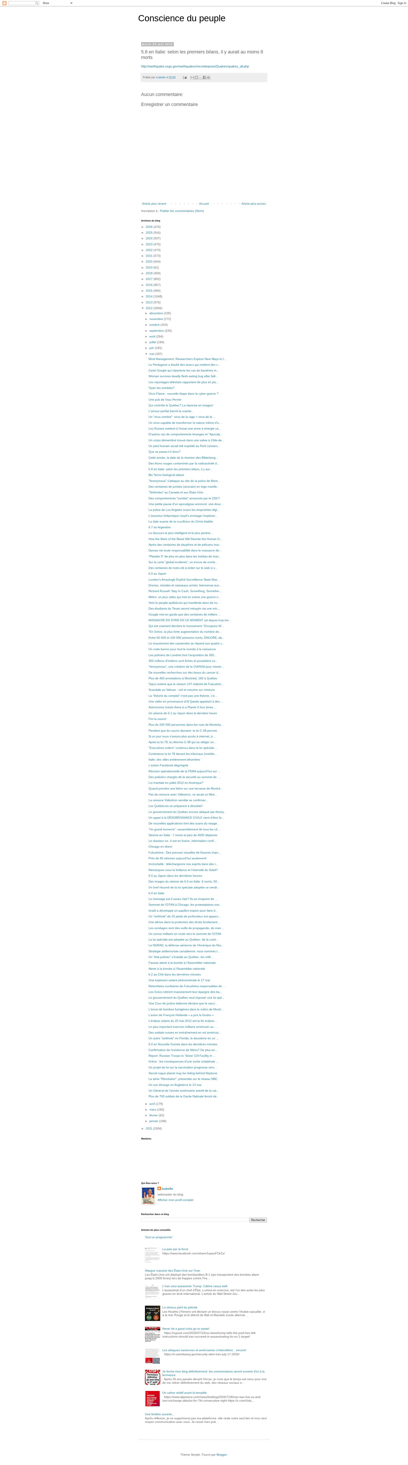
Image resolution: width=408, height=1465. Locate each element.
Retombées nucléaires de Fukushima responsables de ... (187, 986)
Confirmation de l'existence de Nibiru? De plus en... (183, 1050)
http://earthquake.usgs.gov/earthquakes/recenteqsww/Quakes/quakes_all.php (195, 66)
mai (152, 354)
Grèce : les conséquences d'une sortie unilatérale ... (183, 1061)
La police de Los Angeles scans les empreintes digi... (184, 509)
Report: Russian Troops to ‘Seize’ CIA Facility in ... (182, 1055)
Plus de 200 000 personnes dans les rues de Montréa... (186, 724)
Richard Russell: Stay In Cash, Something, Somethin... (185, 591)
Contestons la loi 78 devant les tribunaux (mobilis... (183, 753)
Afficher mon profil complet (175, 1200)
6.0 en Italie (156, 893)
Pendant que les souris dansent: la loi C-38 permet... (184, 730)
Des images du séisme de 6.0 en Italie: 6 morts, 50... (184, 881)
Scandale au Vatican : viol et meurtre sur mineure (182, 689)
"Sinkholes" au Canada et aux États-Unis (176, 492)
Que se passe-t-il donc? (165, 451)
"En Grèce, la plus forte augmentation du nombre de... (185, 631)
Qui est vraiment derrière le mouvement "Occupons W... (186, 626)
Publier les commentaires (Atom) (182, 211)
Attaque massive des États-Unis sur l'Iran (172, 1270)
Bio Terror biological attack (166, 475)
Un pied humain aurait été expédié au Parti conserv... (184, 446)
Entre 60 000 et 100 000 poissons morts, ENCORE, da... (186, 637)
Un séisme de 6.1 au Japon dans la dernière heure (183, 713)
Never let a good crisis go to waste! (186, 1328)
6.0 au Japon (157, 573)
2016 (149, 285)
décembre (156, 313)
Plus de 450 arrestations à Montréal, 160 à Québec (183, 678)
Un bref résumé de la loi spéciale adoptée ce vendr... (184, 887)
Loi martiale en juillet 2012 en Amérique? (176, 782)
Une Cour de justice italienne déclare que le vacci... (183, 1003)
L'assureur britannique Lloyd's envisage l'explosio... (183, 515)
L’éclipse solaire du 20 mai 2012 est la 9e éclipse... (183, 1020)
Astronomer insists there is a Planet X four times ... (183, 707)
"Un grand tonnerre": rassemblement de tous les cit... (184, 829)
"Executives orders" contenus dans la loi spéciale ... (183, 748)
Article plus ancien (253, 203)
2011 (149, 1128)
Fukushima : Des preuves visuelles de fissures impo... (185, 852)
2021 (149, 255)
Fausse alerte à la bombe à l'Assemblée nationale (182, 962)
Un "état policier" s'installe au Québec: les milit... (181, 957)
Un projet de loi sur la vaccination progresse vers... (183, 1067)
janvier (154, 1121)
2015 (149, 290)
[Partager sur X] (200, 77)
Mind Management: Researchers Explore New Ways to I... (187, 359)
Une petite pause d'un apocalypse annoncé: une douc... (186, 504)
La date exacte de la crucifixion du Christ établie (181, 521)
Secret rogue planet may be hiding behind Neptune (183, 1073)
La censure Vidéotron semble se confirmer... (178, 800)
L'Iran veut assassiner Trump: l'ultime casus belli (194, 1286)
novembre (156, 319)
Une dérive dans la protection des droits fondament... (184, 922)
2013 (149, 302)
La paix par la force (175, 1249)
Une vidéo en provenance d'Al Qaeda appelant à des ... (186, 701)
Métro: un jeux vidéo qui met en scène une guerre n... (185, 597)
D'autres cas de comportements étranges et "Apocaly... (185, 434)
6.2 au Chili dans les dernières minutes (175, 974)
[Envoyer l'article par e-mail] (185, 77)
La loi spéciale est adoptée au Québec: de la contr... (183, 939)
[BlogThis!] (196, 77)
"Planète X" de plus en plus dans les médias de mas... (185, 556)
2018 (149, 273)
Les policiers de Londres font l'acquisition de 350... (183, 655)
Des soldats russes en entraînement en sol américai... (185, 1032)
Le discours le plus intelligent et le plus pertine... (181, 533)
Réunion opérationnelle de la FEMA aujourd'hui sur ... (184, 771)
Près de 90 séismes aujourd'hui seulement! (178, 858)
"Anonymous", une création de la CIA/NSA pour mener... (186, 666)
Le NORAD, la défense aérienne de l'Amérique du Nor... (186, 945)
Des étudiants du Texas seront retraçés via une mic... (184, 608)
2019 (149, 267)
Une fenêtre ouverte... (159, 1414)
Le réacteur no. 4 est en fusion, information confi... (182, 840)
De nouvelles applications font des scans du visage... (184, 823)
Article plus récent (154, 203)
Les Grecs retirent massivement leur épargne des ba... (185, 992)
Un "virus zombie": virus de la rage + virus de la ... (182, 416)
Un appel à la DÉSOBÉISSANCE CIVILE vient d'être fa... (186, 817)
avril (152, 1103)
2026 (149, 226)
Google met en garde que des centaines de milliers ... (185, 614)
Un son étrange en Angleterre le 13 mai (175, 1085)
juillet (153, 342)
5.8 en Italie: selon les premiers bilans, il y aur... (180, 469)
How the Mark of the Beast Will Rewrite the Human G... (185, 539)
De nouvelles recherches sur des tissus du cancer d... (185, 672)
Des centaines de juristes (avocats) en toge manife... (184, 486)
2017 (149, 279)
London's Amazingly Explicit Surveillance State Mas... (184, 579)
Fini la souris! (157, 719)
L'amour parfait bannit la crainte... (171, 411)
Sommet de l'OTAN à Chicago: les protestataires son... (185, 904)
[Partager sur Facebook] (204, 77)
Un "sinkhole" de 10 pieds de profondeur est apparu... (185, 916)
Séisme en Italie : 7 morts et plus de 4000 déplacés (183, 835)
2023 (149, 244)
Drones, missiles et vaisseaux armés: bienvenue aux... (185, 585)
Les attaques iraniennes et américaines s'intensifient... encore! (204, 1350)
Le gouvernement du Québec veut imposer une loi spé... (186, 997)
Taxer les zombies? (161, 388)
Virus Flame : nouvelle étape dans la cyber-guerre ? (183, 393)
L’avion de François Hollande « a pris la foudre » (181, 1015)
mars (153, 1109)
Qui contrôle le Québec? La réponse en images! (181, 405)
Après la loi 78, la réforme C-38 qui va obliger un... (182, 742)
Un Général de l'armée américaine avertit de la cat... (184, 1090)
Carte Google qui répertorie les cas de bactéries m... (184, 370)
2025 (149, 232)
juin (152, 348)
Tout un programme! (158, 1237)
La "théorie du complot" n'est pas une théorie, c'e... (183, 695)
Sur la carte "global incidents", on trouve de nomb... (183, 562)
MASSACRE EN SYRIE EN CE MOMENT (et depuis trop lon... (190, 620)
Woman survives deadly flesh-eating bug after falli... (183, 376)
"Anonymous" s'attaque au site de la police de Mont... (184, 481)
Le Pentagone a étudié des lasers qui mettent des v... (184, 364)
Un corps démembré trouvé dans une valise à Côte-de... (186, 440)
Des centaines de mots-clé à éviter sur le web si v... (183, 568)
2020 (149, 261)
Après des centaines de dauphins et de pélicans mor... (185, 544)
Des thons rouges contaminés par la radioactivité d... (184, 463)
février (154, 1115)
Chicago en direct (160, 846)
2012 (149, 308)
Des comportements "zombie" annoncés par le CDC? (184, 498)
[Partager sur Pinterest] (208, 77)
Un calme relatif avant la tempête (184, 1392)
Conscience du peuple (181, 18)
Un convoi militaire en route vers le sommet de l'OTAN (185, 933)
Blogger (222, 1454)
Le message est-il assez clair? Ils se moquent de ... (183, 899)
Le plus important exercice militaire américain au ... (183, 1026)
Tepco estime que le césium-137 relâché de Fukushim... (186, 684)
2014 (149, 296)
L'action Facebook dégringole (168, 765)
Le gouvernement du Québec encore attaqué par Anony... (187, 812)
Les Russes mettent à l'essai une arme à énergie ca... (185, 428)
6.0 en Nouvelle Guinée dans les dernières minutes (183, 1044)
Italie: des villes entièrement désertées (174, 759)
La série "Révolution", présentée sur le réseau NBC (183, 1079)
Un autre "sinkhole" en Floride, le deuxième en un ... (184, 1038)
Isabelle (167, 1188)
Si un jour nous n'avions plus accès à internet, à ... (182, 736)
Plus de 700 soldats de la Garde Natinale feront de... (184, 1096)
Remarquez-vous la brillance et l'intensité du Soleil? (183, 870)
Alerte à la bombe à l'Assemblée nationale (177, 968)
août (152, 336)
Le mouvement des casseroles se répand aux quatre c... (186, 643)
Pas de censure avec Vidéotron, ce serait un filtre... (183, 794)
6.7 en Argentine (160, 527)
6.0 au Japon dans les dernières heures (175, 875)
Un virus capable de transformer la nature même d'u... (185, 422)
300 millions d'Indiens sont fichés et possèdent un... (183, 661)
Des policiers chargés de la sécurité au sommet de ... (184, 777)
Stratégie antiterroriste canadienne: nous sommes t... (184, 951)
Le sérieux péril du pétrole (179, 1307)
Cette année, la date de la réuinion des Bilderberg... (183, 457)
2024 (149, 238)
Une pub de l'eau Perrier (165, 399)
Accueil (204, 203)
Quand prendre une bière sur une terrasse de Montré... (186, 788)
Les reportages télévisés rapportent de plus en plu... (184, 382)
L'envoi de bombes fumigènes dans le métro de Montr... (186, 1009)
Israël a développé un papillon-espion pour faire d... (183, 910)
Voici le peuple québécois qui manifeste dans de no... (184, 602)
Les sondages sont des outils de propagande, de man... (186, 928)
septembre (157, 330)
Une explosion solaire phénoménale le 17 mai (179, 980)
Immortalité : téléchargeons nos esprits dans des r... (183, 864)
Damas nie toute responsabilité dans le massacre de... (185, 550)
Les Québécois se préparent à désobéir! (176, 806)
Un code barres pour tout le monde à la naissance (182, 649)
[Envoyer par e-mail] (192, 77)
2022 (149, 250)
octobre (154, 324)
